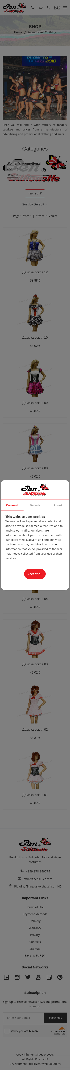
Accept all (34, 574)
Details (35, 505)
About (57, 505)
